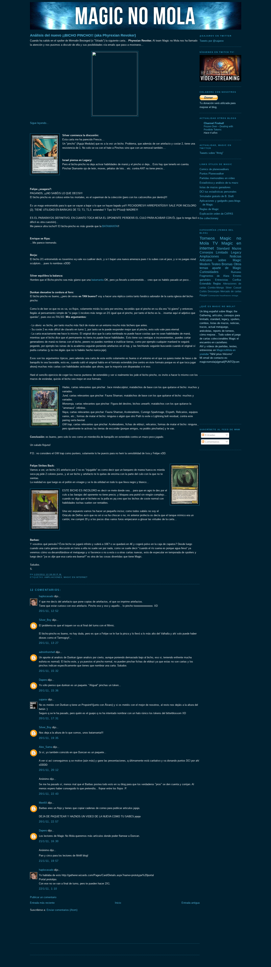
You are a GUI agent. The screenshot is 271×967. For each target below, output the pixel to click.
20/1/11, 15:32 (49, 670)
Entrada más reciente (42, 902)
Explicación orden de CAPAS (216, 213)
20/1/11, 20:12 (49, 769)
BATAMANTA (110, 226)
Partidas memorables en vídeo (217, 178)
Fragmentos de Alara (214, 275)
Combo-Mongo (216, 287)
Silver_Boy (45, 619)
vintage (235, 295)
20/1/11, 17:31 (49, 718)
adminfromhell (47, 652)
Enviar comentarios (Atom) (62, 909)
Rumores (236, 272)
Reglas (217, 283)
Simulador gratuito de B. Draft (217, 196)
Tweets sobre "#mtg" (211, 152)
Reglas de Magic (209, 209)
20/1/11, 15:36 (49, 690)
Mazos (236, 248)
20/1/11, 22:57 (49, 821)
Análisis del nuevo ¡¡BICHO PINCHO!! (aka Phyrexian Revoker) (83, 35)
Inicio (118, 902)
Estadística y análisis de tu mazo (219, 182)
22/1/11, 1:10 (48, 888)
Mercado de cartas (230, 291)
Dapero (43, 679)
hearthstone (225, 295)
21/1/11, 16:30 (49, 841)
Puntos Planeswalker (212, 173)
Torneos (207, 238)
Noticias (235, 256)
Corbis (203, 291)
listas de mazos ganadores (215, 187)
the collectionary (209, 218)
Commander (213, 295)
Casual (237, 287)
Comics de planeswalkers (214, 169)
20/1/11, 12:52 (49, 610)
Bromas (227, 264)
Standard (223, 248)
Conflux (237, 279)
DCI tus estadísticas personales (218, 191)
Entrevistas (221, 279)
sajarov (43, 699)
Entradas (209, 435)
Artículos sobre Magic (220, 260)
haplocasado (46, 596)
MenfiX (43, 802)
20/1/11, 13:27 (49, 642)
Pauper (204, 295)
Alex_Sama (45, 746)
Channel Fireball (214, 123)
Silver (229, 287)
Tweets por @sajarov (212, 40)
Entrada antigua (191, 902)
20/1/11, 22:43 (49, 793)
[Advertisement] (102, 930)
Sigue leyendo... (39, 122)
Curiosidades (209, 272)
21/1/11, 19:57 (49, 860)
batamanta (97, 279)
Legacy (236, 252)
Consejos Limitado (214, 252)
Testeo (216, 264)
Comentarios (211, 441)
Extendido (205, 283)
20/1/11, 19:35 (49, 738)
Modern (205, 264)
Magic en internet (75, 577)
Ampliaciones (53, 577)
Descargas (213, 291)
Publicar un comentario (43, 897)
